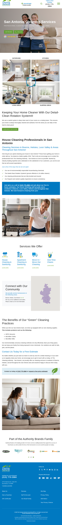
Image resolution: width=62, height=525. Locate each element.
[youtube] (50, 470)
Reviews (23, 491)
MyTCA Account (25, 495)
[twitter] (42, 470)
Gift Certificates (6, 498)
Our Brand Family (26, 498)
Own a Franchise (7, 495)
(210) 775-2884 (25, 185)
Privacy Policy (45, 495)
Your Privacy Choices (47, 502)
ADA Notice (44, 498)
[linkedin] (57, 470)
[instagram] (55, 470)
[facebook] (39, 470)
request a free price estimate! (38, 371)
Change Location (27, 5)
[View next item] (33, 457)
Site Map (43, 491)
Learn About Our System (10, 129)
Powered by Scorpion (31, 521)
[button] (58, 3)
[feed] (52, 470)
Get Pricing (8, 31)
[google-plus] (45, 470)
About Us (4, 491)
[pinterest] (47, 470)
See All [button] (22, 297)
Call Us (19, 31)
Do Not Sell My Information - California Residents (31, 515)
